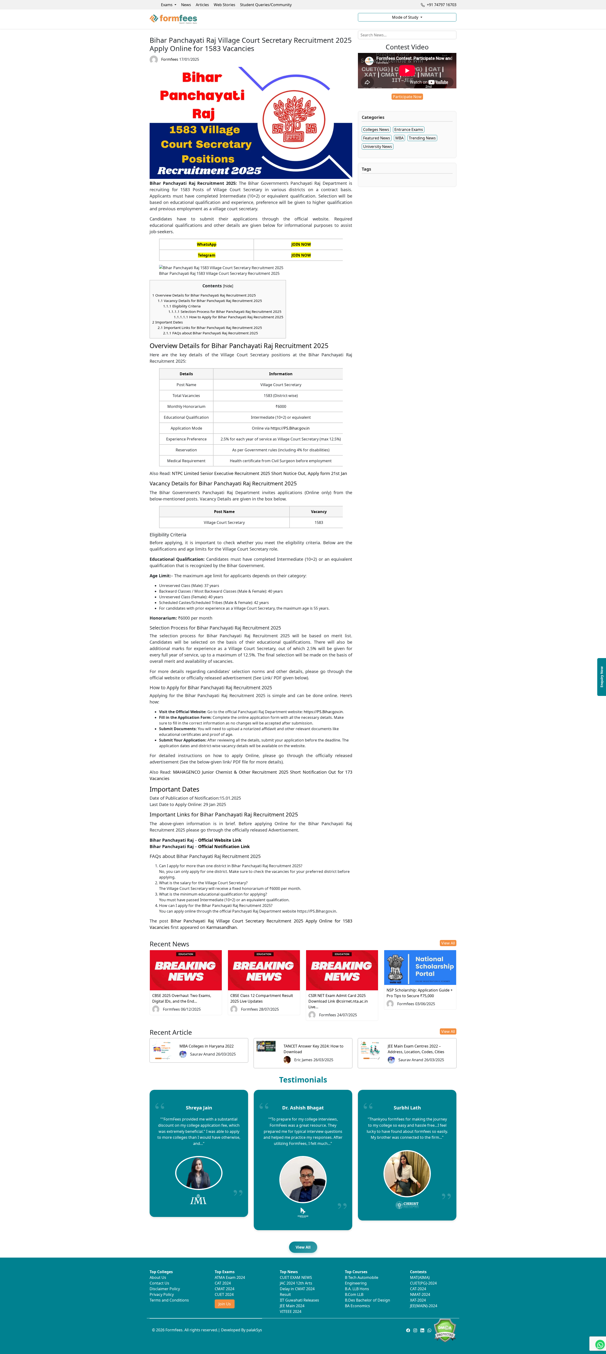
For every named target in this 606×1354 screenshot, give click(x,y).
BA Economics (357, 1305)
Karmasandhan (221, 927)
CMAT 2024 (224, 1288)
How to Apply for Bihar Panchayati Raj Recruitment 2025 (228, 317)
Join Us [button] (224, 1304)
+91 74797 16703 (441, 4)
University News (377, 146)
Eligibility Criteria (182, 306)
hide (228, 286)
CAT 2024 (223, 1283)
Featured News (376, 138)
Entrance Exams (408, 129)
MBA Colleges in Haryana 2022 (206, 1046)
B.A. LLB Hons (357, 1288)
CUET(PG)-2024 (423, 1283)
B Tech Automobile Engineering (361, 1280)
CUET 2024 (224, 1294)
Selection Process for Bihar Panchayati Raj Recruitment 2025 (224, 311)
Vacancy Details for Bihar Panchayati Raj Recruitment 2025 (210, 300)
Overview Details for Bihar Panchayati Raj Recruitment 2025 (204, 295)
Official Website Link (219, 840)
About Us (158, 1277)
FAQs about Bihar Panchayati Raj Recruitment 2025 (210, 333)
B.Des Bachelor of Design (367, 1300)
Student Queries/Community (266, 4)
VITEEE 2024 (290, 1311)
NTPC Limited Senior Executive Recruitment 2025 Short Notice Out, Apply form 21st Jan (259, 473)
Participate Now (407, 96)
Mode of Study (405, 17)
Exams (167, 4)
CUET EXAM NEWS (296, 1277)
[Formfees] (251, 19)
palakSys (254, 1329)
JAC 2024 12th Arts (296, 1283)
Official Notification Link (224, 846)
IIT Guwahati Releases (299, 1300)
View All (448, 943)
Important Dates (167, 322)
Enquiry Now (601, 677)
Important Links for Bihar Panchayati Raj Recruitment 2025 (210, 327)
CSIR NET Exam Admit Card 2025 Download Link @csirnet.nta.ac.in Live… (338, 1001)
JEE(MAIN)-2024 (423, 1305)
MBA (399, 138)
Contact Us (159, 1283)
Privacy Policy (162, 1294)
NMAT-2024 (420, 1294)
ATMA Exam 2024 (230, 1277)
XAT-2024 (418, 1300)
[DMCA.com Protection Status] (444, 1330)
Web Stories (224, 4)
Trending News (422, 138)
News (186, 4)
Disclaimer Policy (165, 1288)
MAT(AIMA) (420, 1277)
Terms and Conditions (169, 1300)
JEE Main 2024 (292, 1305)
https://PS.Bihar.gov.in (290, 428)
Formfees (169, 59)
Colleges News (376, 129)
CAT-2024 (418, 1288)
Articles (202, 4)
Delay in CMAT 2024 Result (297, 1291)
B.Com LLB (354, 1294)
